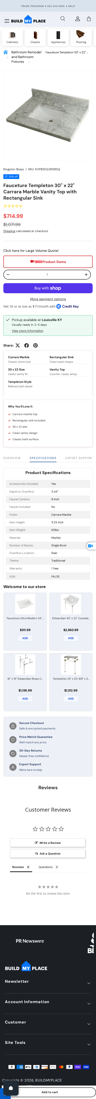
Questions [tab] (46, 867)
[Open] (11, 1088)
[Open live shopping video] (91, 546)
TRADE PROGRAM (32, 6)
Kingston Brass (13, 169)
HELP (71, 6)
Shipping (9, 231)
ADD (25, 638)
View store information (27, 331)
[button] (89, 19)
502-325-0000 (56, 6)
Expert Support (79, 458)
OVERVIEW (12, 458)
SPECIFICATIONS (43, 458)
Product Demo (54, 262)
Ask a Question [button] (50, 853)
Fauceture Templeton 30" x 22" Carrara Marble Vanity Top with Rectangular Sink (66, 52)
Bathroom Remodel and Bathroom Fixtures (26, 57)
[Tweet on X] (17, 345)
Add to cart (50, 1092)
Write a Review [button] (50, 843)
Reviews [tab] (18, 867)
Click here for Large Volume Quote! (31, 250)
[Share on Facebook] (26, 345)
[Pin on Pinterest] (35, 345)
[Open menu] (6, 21)
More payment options (48, 299)
